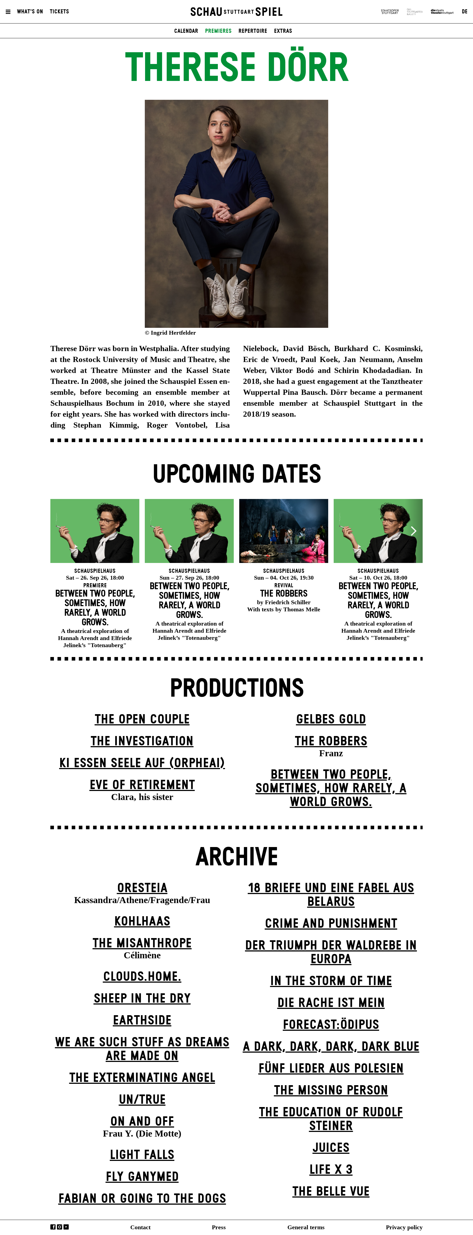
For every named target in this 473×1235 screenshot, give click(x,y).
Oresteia (142, 888)
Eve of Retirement (142, 785)
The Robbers (331, 741)
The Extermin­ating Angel (142, 1078)
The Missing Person (331, 1090)
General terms (306, 1227)
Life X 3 (331, 1170)
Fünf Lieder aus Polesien (331, 1069)
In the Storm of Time (331, 981)
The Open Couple (142, 719)
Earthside (142, 1020)
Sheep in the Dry (142, 999)
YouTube (66, 1227)
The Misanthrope (142, 943)
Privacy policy (404, 1227)
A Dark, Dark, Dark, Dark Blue (331, 1047)
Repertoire (252, 31)
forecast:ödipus (331, 1025)
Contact (140, 1227)
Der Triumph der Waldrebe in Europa (331, 952)
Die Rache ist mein (331, 1003)
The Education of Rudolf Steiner (331, 1119)
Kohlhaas (142, 922)
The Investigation (142, 741)
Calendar (186, 31)
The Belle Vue (331, 1192)
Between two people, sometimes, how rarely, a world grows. (330, 788)
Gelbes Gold (331, 719)
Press (219, 1227)
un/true (142, 1100)
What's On (30, 12)
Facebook (53, 1227)
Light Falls (142, 1155)
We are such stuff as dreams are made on (142, 1049)
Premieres (218, 31)
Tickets (59, 12)
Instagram (59, 1227)
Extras (283, 31)
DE (465, 12)
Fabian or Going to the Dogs (142, 1199)
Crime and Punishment (331, 924)
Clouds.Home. (142, 977)
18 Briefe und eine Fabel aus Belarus (331, 895)
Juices (331, 1148)
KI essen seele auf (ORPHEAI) (142, 763)
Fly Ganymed (142, 1177)
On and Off (142, 1122)
